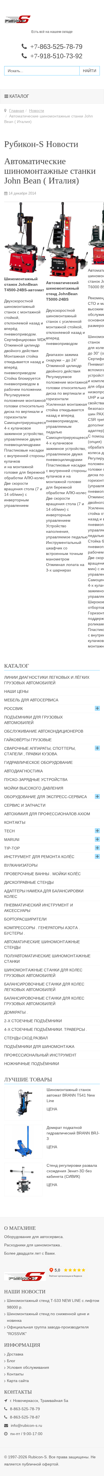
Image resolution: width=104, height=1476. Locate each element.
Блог (11, 1361)
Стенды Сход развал (26, 1038)
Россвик (13, 708)
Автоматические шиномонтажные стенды (42, 945)
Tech (9, 831)
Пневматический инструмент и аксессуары (38, 908)
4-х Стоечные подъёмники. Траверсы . (45, 1029)
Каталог (18, 96)
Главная (16, 110)
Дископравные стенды (29, 882)
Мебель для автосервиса (31, 700)
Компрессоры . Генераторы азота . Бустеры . (42, 930)
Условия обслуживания (28, 1367)
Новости (36, 110)
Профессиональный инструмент (40, 1055)
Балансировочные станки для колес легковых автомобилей (44, 987)
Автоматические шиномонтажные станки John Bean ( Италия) (50, 170)
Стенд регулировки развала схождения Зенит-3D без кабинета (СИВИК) (72, 1171)
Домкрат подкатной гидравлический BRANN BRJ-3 (73, 1133)
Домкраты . (16, 1012)
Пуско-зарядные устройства (35, 779)
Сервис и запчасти (24, 805)
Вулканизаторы (20, 865)
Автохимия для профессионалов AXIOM (47, 814)
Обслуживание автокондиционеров (43, 731)
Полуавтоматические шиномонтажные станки (47, 959)
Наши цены (16, 691)
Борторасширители (25, 919)
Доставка (15, 1354)
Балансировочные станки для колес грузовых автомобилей (44, 1001)
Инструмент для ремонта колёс (39, 856)
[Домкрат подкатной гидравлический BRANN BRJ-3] (23, 1141)
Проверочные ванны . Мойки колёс (42, 874)
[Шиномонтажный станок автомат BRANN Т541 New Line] (23, 1103)
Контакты (14, 822)
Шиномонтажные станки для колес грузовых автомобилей (43, 973)
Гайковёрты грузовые (28, 740)
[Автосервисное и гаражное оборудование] (52, 20)
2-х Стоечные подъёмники (33, 1021)
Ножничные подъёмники (31, 1063)
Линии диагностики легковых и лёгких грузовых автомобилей (46, 680)
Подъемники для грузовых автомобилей (33, 720)
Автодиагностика (23, 771)
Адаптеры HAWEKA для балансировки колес (43, 894)
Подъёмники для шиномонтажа (39, 1046)
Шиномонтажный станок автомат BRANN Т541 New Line (71, 1095)
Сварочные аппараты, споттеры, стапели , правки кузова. (40, 751)
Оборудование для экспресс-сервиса (45, 797)
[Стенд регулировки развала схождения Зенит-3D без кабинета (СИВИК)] (23, 1179)
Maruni (11, 839)
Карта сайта (18, 1380)
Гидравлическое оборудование (38, 762)
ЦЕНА (52, 1109)
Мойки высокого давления (33, 788)
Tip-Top (12, 848)
